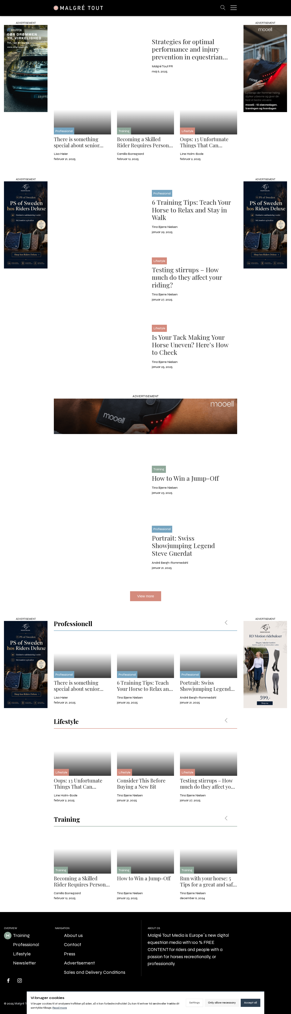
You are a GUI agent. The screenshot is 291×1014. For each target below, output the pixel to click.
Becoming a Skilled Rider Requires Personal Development (145, 145)
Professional (26, 944)
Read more (59, 1007)
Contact (72, 944)
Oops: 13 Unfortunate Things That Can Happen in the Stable (204, 145)
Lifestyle (22, 954)
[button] (234, 7)
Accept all (250, 1002)
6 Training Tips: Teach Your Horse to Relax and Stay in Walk (191, 210)
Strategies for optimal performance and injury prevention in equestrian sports (187, 53)
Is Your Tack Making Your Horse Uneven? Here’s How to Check (190, 345)
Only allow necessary (222, 1002)
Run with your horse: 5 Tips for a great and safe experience (207, 884)
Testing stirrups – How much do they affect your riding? (187, 277)
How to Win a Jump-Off (185, 478)
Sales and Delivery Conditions (94, 972)
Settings (194, 1002)
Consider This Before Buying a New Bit (141, 783)
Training (21, 935)
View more (145, 596)
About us (73, 935)
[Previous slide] (226, 622)
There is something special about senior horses (76, 145)
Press (69, 954)
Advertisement (79, 963)
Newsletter (24, 963)
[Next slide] (235, 622)
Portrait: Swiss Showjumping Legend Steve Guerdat (183, 545)
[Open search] (223, 7)
